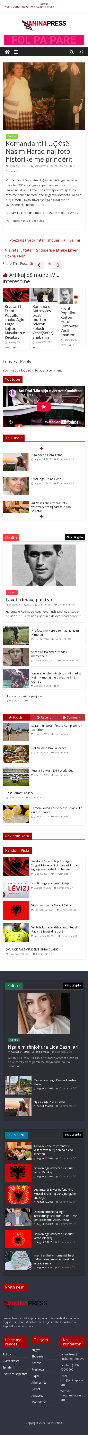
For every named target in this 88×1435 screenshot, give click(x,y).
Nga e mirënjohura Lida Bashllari (43, 1047)
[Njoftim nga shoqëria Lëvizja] (17, 881)
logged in (27, 370)
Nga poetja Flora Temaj (20, 8)
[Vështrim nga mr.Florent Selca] (17, 903)
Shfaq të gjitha (75, 537)
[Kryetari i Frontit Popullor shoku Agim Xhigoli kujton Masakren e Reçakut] (16, 290)
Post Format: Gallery (19, 793)
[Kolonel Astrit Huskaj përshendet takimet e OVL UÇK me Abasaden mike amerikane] (16, 507)
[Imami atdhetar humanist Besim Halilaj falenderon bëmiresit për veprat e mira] (18, 1253)
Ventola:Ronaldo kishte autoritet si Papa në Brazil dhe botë (54, 929)
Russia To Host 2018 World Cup (52, 770)
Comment (73, 717)
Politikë (12, 136)
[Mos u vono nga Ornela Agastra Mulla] (18, 1078)
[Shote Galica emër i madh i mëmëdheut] (16, 650)
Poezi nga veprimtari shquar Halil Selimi (42, 240)
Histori (12, 592)
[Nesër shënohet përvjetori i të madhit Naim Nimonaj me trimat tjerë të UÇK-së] (16, 671)
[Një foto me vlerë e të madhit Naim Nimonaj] (16, 629)
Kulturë (14, 1039)
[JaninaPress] (7, 52)
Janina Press (41, 166)
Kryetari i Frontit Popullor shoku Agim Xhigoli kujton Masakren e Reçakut (15, 322)
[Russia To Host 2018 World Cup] (17, 768)
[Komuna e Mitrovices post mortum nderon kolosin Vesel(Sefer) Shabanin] (43, 290)
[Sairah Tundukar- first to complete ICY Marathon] (17, 723)
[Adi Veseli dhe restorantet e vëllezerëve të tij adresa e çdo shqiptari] (16, 483)
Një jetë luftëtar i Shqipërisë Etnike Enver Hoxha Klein (41, 253)
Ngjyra (36, 1350)
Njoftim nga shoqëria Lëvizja (50, 883)
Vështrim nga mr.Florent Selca (51, 905)
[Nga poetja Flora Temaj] (18, 1099)
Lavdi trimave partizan (30, 600)
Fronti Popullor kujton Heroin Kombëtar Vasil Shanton (69, 321)
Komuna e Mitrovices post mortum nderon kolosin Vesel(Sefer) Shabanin (43, 322)
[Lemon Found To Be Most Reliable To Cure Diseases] (17, 805)
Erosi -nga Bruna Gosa (46, 459)
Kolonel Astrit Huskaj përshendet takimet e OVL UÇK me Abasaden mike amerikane (53, 511)
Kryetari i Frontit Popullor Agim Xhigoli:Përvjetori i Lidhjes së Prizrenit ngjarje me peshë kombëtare (56, 865)
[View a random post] (80, 52)
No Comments (62, 733)
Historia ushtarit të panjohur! (25, 696)
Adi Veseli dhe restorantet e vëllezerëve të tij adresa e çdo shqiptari (51, 487)
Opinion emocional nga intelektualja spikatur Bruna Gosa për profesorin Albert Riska (55, 1216)
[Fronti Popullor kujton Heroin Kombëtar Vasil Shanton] (72, 290)
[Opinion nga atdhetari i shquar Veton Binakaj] (18, 1166)
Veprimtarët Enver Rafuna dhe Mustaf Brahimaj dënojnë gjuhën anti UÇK (55, 1193)
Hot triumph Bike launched (49, 748)
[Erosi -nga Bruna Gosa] (16, 459)
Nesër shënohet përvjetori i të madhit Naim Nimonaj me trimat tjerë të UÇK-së (56, 677)
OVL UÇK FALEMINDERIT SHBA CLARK (32, 949)
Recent (46, 717)
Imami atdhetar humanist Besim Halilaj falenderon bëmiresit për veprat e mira (55, 1259)
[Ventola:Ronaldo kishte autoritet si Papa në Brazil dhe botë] (17, 925)
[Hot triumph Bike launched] (17, 745)
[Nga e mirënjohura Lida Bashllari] (44, 995)
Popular (18, 717)
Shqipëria (38, 1356)
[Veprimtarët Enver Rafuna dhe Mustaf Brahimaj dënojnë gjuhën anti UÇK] (18, 1187)
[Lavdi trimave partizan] (44, 547)
